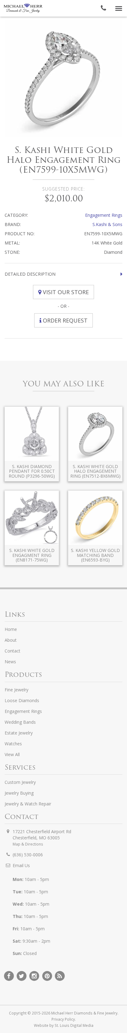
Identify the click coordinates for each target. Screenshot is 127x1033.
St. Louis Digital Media (74, 1025)
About (11, 640)
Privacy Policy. (63, 1019)
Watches (13, 744)
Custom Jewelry (20, 782)
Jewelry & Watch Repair (28, 804)
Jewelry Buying (19, 793)
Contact (12, 651)
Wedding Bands (20, 722)
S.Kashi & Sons (107, 224)
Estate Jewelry (19, 733)
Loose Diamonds (22, 700)
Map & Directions (28, 844)
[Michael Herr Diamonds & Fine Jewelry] (23, 8)
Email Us (21, 865)
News (10, 662)
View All (12, 754)
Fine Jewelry (16, 690)
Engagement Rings (103, 215)
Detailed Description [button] (30, 274)
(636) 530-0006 (28, 855)
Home (11, 629)
